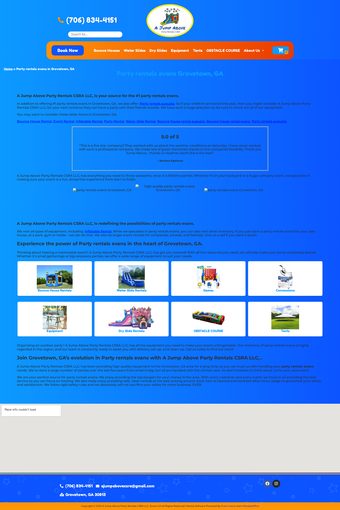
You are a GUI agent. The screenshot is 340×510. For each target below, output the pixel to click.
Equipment (180, 50)
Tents (197, 50)
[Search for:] (95, 34)
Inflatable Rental (89, 121)
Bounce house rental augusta (181, 121)
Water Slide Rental (141, 121)
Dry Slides (158, 50)
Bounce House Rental (34, 121)
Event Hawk (228, 505)
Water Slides (135, 50)
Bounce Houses (107, 50)
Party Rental (114, 121)
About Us (252, 50)
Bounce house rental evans (228, 121)
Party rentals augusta (157, 104)
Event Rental (63, 121)
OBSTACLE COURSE (223, 50)
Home (8, 69)
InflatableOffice (250, 505)
